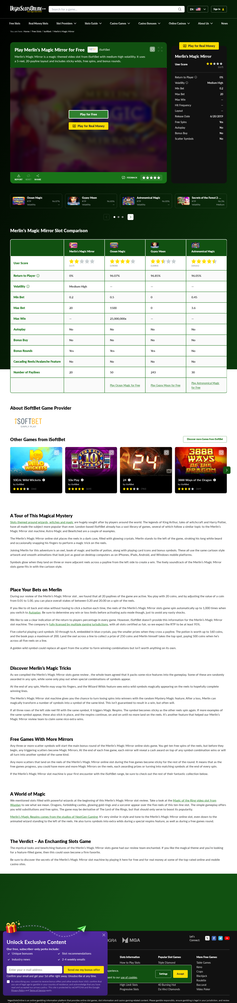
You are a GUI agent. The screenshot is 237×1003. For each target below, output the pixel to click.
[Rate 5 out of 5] (158, 177)
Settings (163, 973)
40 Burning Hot (167, 985)
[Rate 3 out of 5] (151, 177)
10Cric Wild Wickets (27, 480)
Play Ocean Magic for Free (125, 385)
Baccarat (201, 985)
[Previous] (106, 217)
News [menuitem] (224, 23)
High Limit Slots (129, 985)
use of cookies (129, 977)
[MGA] (131, 940)
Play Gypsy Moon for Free (165, 385)
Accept (180, 973)
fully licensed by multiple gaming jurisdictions (78, 624)
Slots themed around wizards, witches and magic (42, 522)
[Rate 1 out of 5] (143, 177)
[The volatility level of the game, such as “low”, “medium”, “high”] (186, 82)
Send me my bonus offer (84, 969)
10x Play (73, 480)
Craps (199, 971)
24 (124, 480)
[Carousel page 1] (114, 217)
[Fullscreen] (160, 49)
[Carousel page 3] (122, 217)
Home (26, 31)
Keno (199, 967)
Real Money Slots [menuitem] (38, 23)
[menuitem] (66, 23)
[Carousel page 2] (118, 217)
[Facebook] (213, 938)
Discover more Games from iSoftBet (205, 439)
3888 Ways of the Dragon (195, 480)
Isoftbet (47, 31)
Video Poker (203, 989)
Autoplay (35, 612)
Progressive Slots (129, 989)
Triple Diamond (166, 962)
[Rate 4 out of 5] (154, 177)
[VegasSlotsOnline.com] (28, 9)
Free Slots (36, 31)
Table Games (203, 962)
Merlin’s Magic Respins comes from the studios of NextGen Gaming (54, 816)
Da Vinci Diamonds (169, 989)
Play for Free (88, 114)
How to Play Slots (130, 962)
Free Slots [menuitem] (14, 23)
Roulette (201, 980)
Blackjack (201, 976)
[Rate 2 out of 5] (147, 177)
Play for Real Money (91, 126)
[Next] (130, 217)
